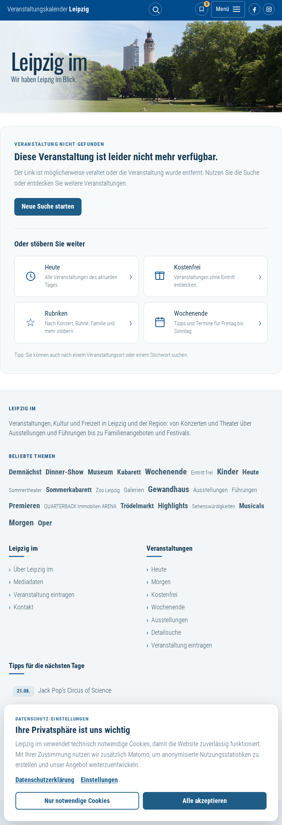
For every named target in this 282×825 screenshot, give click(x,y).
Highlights (173, 505)
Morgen (21, 522)
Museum (100, 471)
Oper (45, 522)
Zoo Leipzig (108, 490)
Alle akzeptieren (204, 800)
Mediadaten (28, 582)
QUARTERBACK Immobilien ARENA (80, 506)
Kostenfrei (164, 594)
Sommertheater (25, 490)
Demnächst (25, 471)
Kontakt (23, 607)
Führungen (244, 490)
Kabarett (129, 472)
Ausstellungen (210, 490)
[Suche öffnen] (155, 9)
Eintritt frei (202, 472)
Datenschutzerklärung (44, 780)
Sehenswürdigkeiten (213, 506)
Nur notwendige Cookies (77, 800)
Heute (250, 472)
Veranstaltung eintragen (44, 594)
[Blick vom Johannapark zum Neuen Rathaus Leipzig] (141, 66)
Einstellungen (99, 780)
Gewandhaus (168, 489)
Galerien (134, 490)
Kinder (227, 471)
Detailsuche (166, 632)
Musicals (251, 506)
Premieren (24, 505)
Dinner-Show (65, 471)
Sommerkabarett (69, 489)
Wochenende (166, 471)
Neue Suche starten (48, 206)
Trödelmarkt (137, 506)
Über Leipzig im (33, 569)
